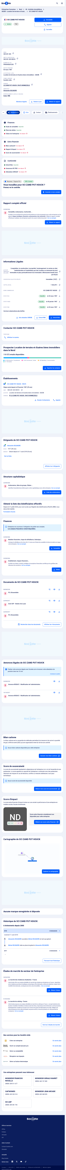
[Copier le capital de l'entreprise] (59, 285)
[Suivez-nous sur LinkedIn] (12, 1162)
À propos (4, 1167)
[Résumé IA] (50, 589)
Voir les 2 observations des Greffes (13, 311)
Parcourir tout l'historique (52, 960)
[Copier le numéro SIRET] (17, 58)
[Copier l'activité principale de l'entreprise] (59, 271)
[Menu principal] (62, 3)
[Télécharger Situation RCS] (59, 296)
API (3, 1137)
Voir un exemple (51, 218)
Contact (38, 112)
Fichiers (4, 1132)
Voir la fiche (8, 456)
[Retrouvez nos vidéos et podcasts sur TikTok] (26, 1162)
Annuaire (4, 1134)
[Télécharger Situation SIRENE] (59, 301)
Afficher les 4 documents (52, 624)
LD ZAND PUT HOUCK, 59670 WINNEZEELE (16, 85)
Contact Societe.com (7, 1146)
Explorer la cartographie (50, 871)
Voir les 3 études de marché (51, 1025)
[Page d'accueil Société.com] (6, 3)
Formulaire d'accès (9, 512)
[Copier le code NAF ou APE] (41, 74)
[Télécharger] (59, 589)
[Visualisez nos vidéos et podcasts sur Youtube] (21, 1162)
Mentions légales (21, 101)
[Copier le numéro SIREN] (13, 53)
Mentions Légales (47, 1167)
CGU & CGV (11, 1167)
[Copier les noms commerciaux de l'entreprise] (59, 290)
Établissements (52, 112)
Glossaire (4, 1149)
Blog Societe (5, 1158)
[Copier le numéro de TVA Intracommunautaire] (15, 64)
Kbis (27, 112)
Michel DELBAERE (33, 939)
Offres (3, 1129)
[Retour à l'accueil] (32, 1119)
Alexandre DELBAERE (10, 90)
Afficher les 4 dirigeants (52, 466)
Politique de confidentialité (34, 1167)
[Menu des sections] (3, 112)
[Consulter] (54, 589)
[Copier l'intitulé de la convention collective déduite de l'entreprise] (59, 279)
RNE (9, 96)
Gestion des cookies (20, 1167)
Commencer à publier (55, 674)
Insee (5, 96)
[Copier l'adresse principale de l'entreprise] (32, 84)
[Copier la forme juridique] (14, 79)
